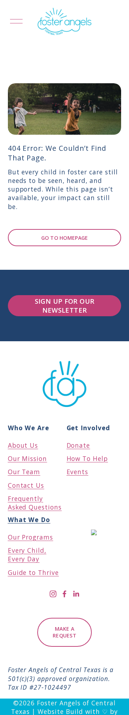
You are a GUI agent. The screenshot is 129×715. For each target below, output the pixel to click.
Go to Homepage (64, 237)
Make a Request (64, 632)
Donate (78, 445)
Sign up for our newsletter (65, 305)
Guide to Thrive (33, 572)
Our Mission (27, 458)
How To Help (87, 458)
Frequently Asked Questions (35, 502)
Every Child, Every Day (27, 554)
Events (78, 471)
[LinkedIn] (76, 593)
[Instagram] (53, 593)
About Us (23, 445)
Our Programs (30, 528)
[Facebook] (64, 593)
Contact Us (26, 485)
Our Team (24, 471)
